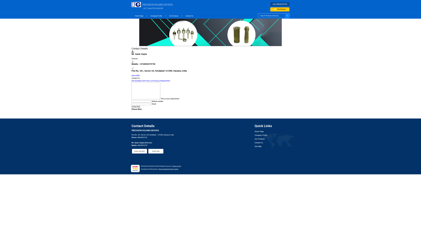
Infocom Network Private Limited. (168, 169)
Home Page (139, 16)
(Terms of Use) (176, 166)
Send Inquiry (281, 9)
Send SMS (136, 76)
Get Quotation (137, 81)
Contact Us (189, 16)
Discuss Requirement (161, 81)
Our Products (173, 16)
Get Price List (147, 81)
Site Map (258, 146)
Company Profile (156, 16)
